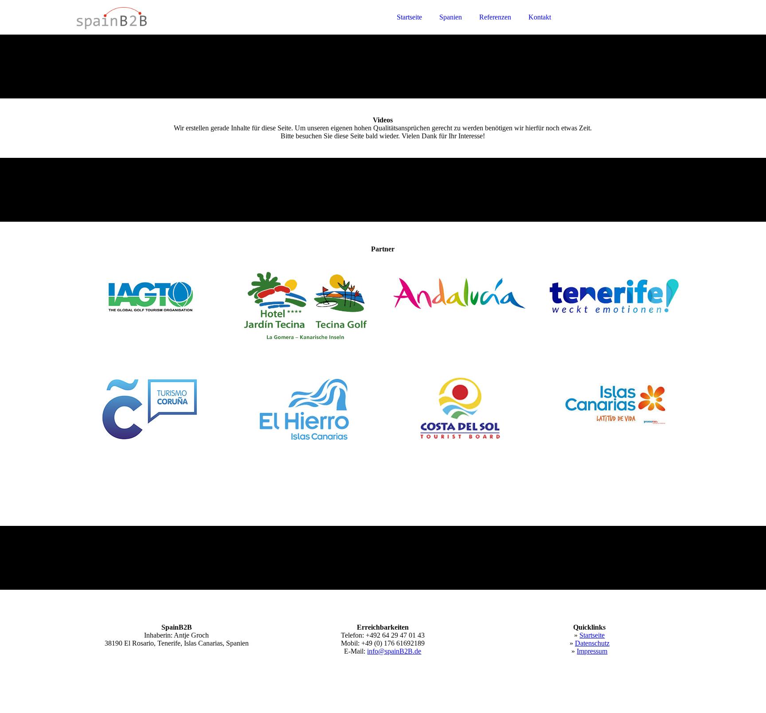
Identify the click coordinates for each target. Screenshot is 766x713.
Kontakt (539, 17)
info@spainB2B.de (394, 651)
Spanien (450, 17)
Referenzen (495, 17)
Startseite (409, 17)
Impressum (592, 651)
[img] (154, 31)
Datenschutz (592, 643)
